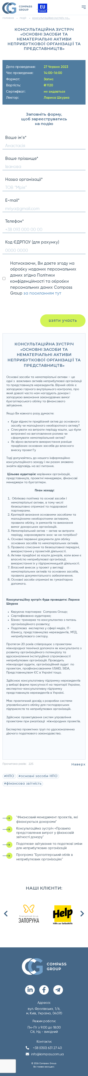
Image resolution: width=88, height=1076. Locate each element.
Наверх (78, 764)
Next (82, 913)
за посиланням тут (42, 293)
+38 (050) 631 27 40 (47, 1048)
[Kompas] (17, 8)
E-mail (12, 200)
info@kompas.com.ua (47, 1054)
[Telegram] (58, 990)
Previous (6, 913)
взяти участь (63, 320)
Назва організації (24, 179)
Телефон (14, 221)
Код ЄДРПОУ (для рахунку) (32, 242)
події (23, 18)
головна (8, 18)
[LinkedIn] (30, 990)
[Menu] (84, 7)
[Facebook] (44, 990)
